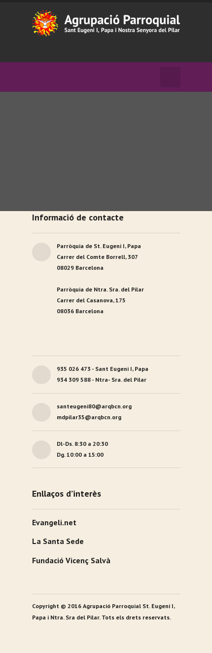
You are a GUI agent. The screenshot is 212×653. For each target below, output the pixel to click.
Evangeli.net (54, 522)
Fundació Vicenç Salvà (71, 560)
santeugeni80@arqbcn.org (94, 406)
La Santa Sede (58, 541)
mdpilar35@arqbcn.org (89, 417)
